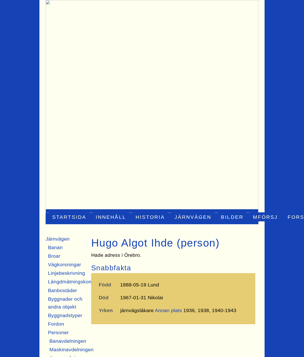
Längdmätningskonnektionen (81, 281)
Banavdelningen (67, 341)
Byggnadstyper (65, 315)
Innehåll (111, 216)
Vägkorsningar (64, 264)
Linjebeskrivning (66, 273)
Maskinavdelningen (71, 349)
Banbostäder (62, 290)
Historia (150, 216)
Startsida (69, 216)
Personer (58, 332)
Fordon (56, 324)
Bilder (232, 216)
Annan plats (168, 310)
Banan (55, 247)
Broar (54, 256)
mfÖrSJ (265, 216)
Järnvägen (193, 216)
